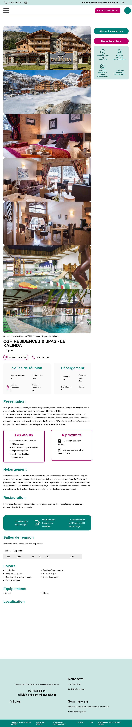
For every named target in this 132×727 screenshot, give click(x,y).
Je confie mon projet (107, 11)
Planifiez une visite (17, 357)
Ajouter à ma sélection (111, 31)
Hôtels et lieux (74, 684)
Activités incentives (76, 689)
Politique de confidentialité (59, 723)
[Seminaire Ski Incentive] (67, 10)
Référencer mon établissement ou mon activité (88, 706)
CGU (91, 722)
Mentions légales (40, 723)
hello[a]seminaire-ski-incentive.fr (37, 694)
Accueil (6, 336)
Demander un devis (111, 41)
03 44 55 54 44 (37, 690)
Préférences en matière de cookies (109, 723)
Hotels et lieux (18, 336)
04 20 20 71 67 (42, 357)
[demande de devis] (127, 10)
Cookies (80, 722)
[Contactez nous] (25, 2)
